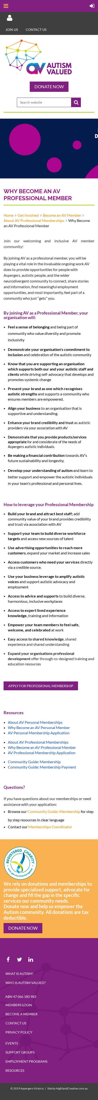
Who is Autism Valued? (25, 983)
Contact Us (15, 1023)
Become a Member (21, 1014)
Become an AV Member (62, 215)
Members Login (18, 1005)
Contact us (36, 30)
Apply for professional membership (40, 686)
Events (11, 1043)
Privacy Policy (18, 1032)
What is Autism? (19, 974)
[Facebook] (8, 959)
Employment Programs (26, 1061)
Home (9, 215)
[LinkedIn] (30, 959)
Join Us (11, 30)
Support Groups (19, 1052)
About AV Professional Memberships (34, 220)
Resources (14, 1070)
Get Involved (28, 215)
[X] (19, 959)
